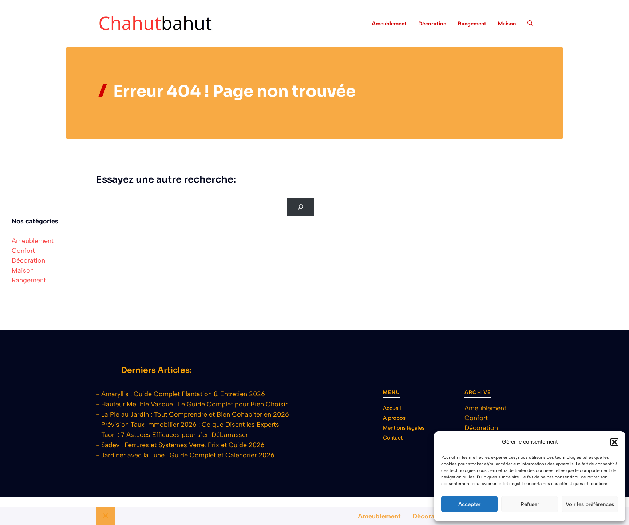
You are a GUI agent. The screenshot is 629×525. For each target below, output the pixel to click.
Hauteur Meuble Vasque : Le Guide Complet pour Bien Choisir (194, 404)
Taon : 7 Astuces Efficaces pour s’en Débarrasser (174, 435)
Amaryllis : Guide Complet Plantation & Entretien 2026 (183, 394)
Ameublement (389, 23)
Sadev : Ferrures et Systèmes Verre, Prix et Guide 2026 (183, 445)
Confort (23, 251)
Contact (393, 437)
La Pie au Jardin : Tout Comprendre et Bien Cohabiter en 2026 (195, 414)
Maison (507, 23)
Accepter (469, 504)
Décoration (432, 23)
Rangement (472, 23)
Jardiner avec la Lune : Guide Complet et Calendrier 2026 (187, 455)
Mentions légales (403, 428)
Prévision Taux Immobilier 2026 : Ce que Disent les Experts (190, 425)
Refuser (530, 504)
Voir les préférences (590, 504)
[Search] (300, 207)
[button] (614, 442)
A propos (394, 418)
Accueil (392, 408)
